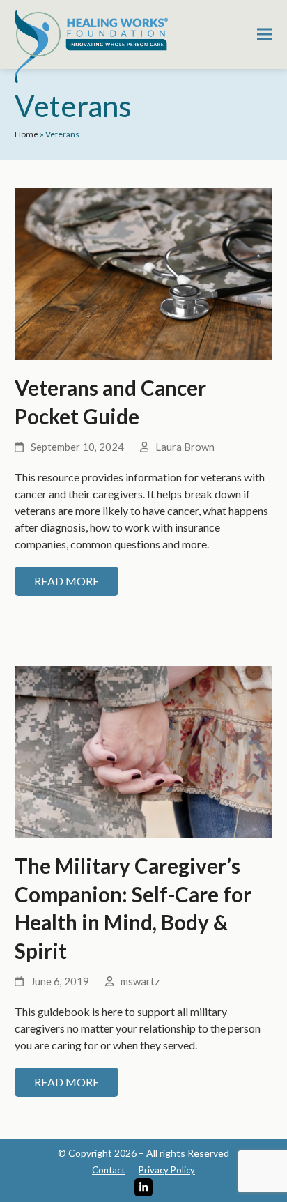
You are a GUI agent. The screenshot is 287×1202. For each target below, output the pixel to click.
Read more (66, 580)
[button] (264, 34)
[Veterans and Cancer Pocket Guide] (144, 272)
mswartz (140, 981)
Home (26, 134)
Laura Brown (185, 446)
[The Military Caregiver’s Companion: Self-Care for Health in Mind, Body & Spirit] (144, 750)
